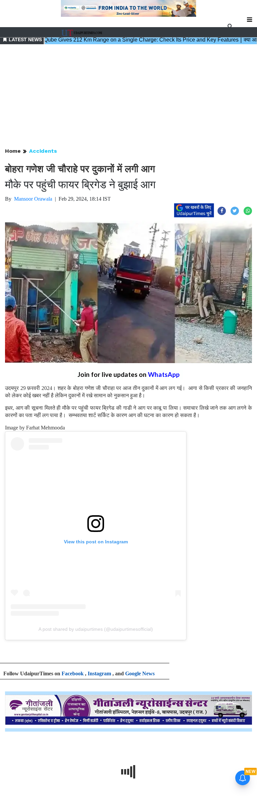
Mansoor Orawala (33, 199)
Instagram (99, 673)
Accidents (43, 151)
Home (13, 151)
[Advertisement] (128, 96)
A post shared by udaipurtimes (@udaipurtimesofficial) (95, 629)
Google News (140, 673)
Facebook (73, 673)
